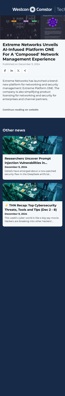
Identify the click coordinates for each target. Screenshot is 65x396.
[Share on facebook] (5, 70)
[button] (5, 9)
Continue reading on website (20, 109)
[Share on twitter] (18, 70)
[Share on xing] (25, 70)
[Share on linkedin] (11, 70)
